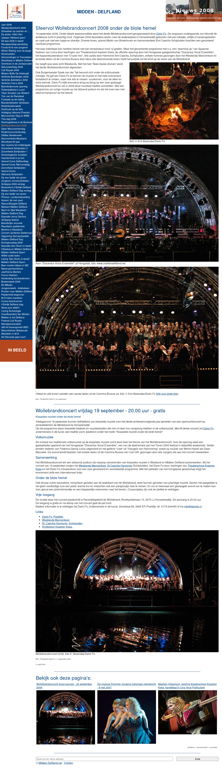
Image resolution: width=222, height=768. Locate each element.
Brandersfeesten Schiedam (15, 102)
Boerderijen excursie (11, 223)
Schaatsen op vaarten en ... (15, 31)
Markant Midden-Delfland (14, 206)
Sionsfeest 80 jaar (10, 141)
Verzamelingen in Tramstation (16, 57)
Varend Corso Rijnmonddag (15, 164)
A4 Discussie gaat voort (13, 336)
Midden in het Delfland (12, 317)
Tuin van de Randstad (12, 96)
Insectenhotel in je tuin (12, 158)
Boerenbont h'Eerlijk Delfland (16, 187)
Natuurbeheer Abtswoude (14, 330)
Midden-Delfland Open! (13, 252)
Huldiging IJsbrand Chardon (15, 112)
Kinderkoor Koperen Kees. (57, 527)
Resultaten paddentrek (13, 226)
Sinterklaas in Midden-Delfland (17, 60)
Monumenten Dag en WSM (15, 115)
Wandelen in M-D (10, 333)
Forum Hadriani (9, 275)
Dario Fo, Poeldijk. (53, 517)
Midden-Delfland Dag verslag (16, 190)
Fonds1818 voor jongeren (14, 47)
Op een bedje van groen (13, 177)
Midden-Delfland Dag (12, 213)
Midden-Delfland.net (50, 763)
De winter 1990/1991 (12, 34)
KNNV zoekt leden (10, 255)
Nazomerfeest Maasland (13, 138)
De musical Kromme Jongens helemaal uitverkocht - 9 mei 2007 (126, 685)
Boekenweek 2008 (10, 281)
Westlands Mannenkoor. (56, 520)
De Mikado (6, 284)
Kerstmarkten (8, 53)
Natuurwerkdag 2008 (12, 66)
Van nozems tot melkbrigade (16, 145)
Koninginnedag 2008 (12, 242)
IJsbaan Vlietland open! (13, 37)
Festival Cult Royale (11, 320)
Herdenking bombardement (15, 278)
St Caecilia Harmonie (120, 465)
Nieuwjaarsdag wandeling (14, 44)
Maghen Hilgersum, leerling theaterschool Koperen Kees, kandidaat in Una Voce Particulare (187, 685)
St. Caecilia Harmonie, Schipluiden (62, 523)
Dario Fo (161, 33)
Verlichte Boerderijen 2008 (14, 76)
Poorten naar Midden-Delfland (16, 291)
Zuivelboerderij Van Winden (15, 314)
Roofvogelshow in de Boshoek (16, 122)
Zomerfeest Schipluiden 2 (14, 148)
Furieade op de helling (12, 99)
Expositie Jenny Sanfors (13, 216)
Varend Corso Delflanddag (14, 161)
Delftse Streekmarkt (11, 135)
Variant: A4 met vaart (12, 200)
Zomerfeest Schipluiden (13, 167)
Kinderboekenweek (11, 106)
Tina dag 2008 (8, 119)
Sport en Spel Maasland (13, 210)
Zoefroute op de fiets (12, 109)
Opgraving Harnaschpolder (15, 236)
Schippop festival (10, 219)
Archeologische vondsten (14, 154)
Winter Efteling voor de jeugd (16, 50)
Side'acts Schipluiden (12, 174)
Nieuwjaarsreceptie (11, 323)
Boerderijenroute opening (14, 86)
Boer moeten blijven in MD (14, 265)
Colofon (68, 763)
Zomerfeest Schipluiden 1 (14, 151)
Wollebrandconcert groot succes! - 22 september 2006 (64, 685)
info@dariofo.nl (193, 506)
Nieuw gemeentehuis (12, 268)
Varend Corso (8, 171)
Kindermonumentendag (13, 132)
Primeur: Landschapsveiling (15, 197)
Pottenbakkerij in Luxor (13, 89)
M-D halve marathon (11, 297)
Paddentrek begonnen (12, 294)
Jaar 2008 (6, 24)
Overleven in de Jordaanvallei (16, 63)
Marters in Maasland (11, 229)
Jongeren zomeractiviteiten (15, 180)
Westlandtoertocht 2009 (13, 27)
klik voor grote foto (167, 394)
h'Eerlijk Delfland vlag (12, 304)
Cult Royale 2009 (10, 70)
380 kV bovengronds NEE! (14, 327)
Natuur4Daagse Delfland (14, 203)
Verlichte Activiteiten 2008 (14, 79)
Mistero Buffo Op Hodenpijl (15, 73)
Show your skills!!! (10, 307)
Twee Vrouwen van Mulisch (15, 92)
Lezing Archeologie (11, 310)
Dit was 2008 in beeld (12, 40)
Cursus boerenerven (11, 301)
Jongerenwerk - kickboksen (15, 288)
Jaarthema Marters (11, 271)
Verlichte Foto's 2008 (12, 83)
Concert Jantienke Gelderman (16, 232)
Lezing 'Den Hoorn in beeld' (15, 258)
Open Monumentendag (13, 128)
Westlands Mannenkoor (92, 465)
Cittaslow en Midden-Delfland (16, 249)
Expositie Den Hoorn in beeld (16, 245)
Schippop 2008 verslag (13, 184)
